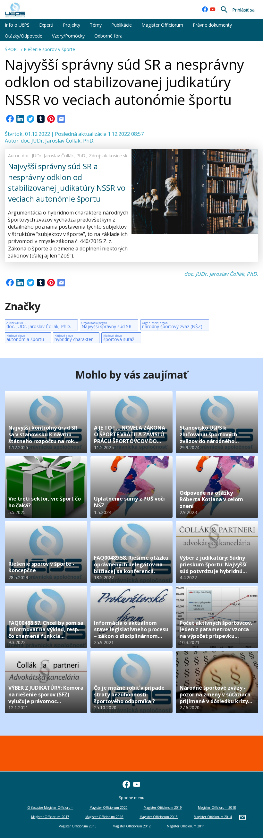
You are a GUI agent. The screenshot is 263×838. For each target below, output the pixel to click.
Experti (46, 25)
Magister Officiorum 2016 (104, 817)
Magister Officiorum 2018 (217, 807)
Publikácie (121, 25)
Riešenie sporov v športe (49, 49)
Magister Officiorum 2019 (163, 807)
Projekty (71, 25)
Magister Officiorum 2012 (132, 826)
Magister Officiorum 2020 (108, 807)
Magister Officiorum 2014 (213, 817)
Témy (96, 25)
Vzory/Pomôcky (68, 36)
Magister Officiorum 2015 (159, 817)
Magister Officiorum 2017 (50, 817)
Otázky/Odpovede (23, 36)
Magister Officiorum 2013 (77, 826)
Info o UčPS (17, 25)
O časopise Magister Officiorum (50, 807)
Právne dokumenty (212, 25)
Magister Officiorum (162, 25)
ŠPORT (12, 49)
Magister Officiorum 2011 (186, 826)
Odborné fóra (108, 36)
